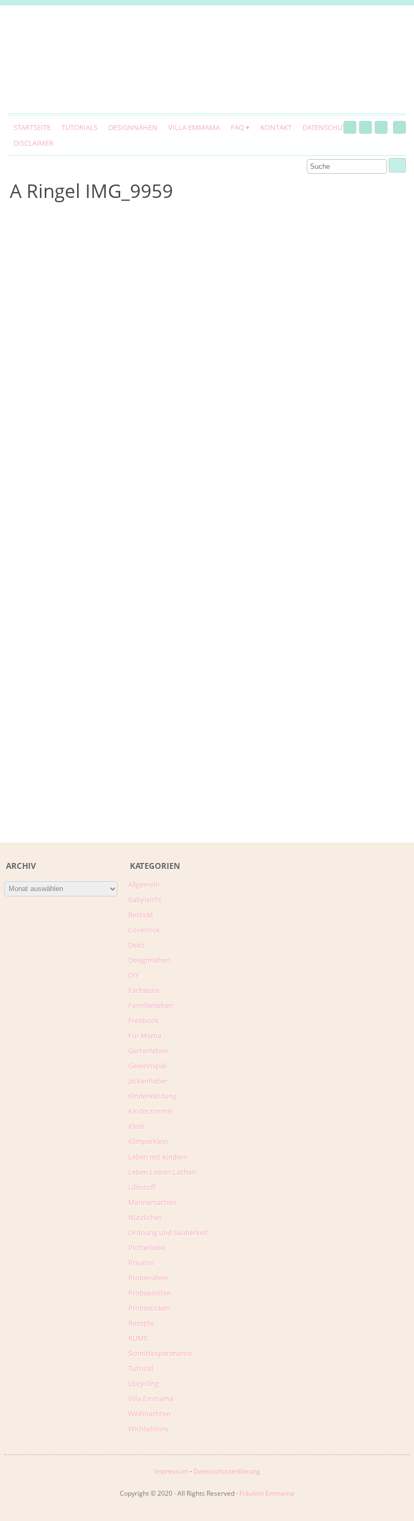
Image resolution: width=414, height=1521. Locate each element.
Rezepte (141, 1323)
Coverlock (144, 930)
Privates (141, 1263)
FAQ (237, 127)
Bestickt (141, 915)
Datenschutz (326, 127)
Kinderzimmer (151, 1111)
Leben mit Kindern (158, 1157)
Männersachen (152, 1202)
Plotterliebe (146, 1247)
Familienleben (150, 1005)
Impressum (171, 1471)
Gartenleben (148, 1051)
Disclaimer (33, 143)
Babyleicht (145, 900)
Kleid (136, 1126)
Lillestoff (142, 1187)
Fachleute (144, 990)
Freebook (143, 1020)
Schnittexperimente (160, 1353)
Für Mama (144, 1035)
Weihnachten (149, 1414)
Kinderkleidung (152, 1096)
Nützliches (145, 1217)
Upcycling (143, 1383)
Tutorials (79, 127)
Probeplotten (149, 1293)
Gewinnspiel (147, 1066)
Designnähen (132, 127)
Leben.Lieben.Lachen (162, 1172)
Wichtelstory (148, 1429)
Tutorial (140, 1368)
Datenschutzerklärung (227, 1471)
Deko (136, 945)
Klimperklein (148, 1141)
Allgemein (144, 884)
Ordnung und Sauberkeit (168, 1232)
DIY (133, 975)
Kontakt (276, 127)
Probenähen (148, 1278)
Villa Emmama (194, 127)
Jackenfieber (148, 1081)
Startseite (32, 127)
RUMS (138, 1338)
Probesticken (149, 1308)
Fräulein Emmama (266, 1493)
